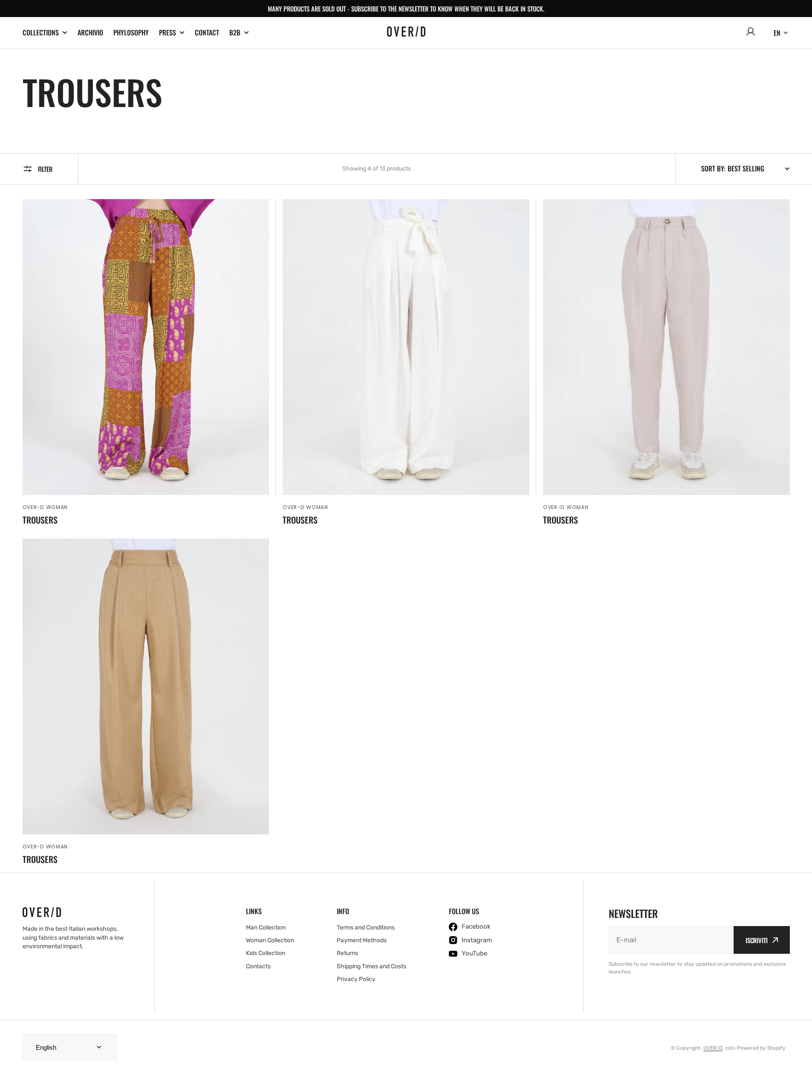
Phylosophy (131, 32)
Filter (45, 169)
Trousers (40, 520)
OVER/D (712, 1048)
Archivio (90, 32)
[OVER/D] (406, 32)
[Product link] (146, 362)
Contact (207, 32)
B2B (234, 33)
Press (167, 33)
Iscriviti (757, 940)
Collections (41, 33)
